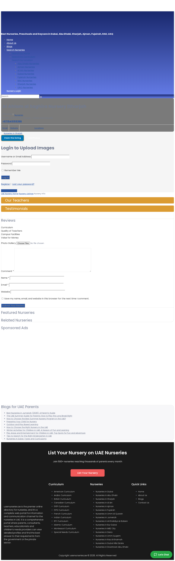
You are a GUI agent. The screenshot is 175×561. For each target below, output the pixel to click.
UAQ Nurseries (25, 87)
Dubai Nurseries (26, 73)
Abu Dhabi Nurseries (28, 63)
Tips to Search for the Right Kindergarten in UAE (29, 436)
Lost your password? (23, 184)
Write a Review (9, 190)
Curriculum (7, 227)
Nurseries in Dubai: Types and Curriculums (26, 438)
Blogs (9, 46)
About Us (11, 43)
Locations (39, 128)
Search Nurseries (16, 49)
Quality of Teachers (11, 230)
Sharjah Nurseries (27, 84)
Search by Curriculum (23, 56)
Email (5, 128)
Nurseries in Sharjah (13, 133)
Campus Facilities (10, 234)
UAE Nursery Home (9, 193)
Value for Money (10, 237)
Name (5, 277)
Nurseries (18, 115)
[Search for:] (20, 96)
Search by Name (21, 53)
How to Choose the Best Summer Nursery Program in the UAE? (36, 418)
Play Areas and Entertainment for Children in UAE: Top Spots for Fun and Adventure (46, 433)
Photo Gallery (8, 243)
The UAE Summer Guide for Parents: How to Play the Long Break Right (39, 415)
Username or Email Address (16, 156)
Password (6, 163)
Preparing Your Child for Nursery (22, 421)
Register (5, 184)
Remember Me (12, 170)
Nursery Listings (26, 193)
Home (10, 39)
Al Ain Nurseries (26, 70)
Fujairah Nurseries (27, 77)
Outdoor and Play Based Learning (22, 424)
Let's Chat (163, 554)
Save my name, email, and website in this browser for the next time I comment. (46, 298)
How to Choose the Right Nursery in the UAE (27, 427)
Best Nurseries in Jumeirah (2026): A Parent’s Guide (31, 413)
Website (14, 128)
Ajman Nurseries (26, 67)
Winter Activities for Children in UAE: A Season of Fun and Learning (38, 430)
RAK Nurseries (25, 80)
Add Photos (34, 138)
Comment (7, 271)
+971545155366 (12, 121)
